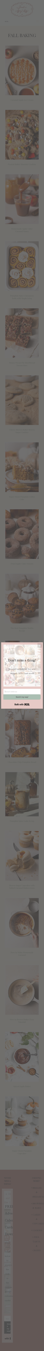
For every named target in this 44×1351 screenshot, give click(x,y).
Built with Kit (22, 704)
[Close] (39, 645)
